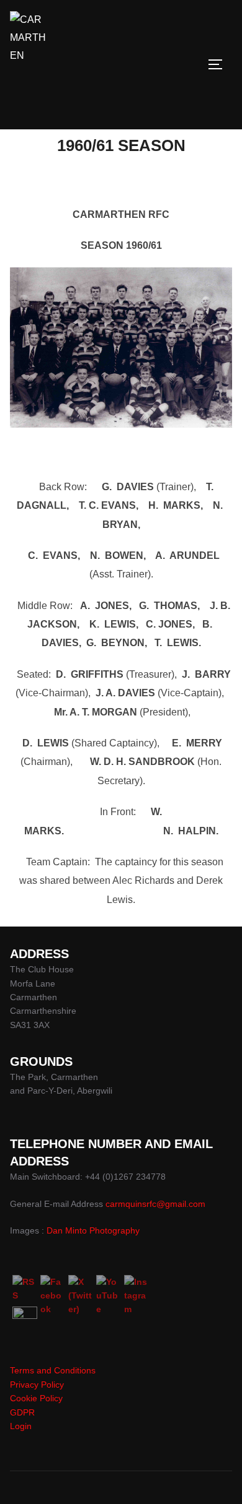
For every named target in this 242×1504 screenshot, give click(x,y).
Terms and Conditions (53, 1370)
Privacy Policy (37, 1384)
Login (21, 1426)
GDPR (22, 1412)
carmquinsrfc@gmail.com (155, 1204)
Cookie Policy (36, 1398)
